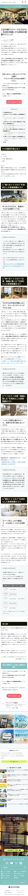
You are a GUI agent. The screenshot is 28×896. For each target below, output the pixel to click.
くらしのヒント (3, 26)
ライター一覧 (17, 882)
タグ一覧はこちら (14, 761)
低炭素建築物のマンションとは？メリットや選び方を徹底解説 (17, 799)
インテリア (3, 37)
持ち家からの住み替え (19, 755)
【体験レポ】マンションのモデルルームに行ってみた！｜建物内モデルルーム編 (17, 795)
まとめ (4, 142)
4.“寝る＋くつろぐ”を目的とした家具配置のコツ (14, 136)
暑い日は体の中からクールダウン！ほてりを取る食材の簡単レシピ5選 (17, 770)
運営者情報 (7, 890)
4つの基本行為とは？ (8, 112)
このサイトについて (8, 882)
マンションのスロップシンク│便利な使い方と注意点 (17, 804)
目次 (12, 109)
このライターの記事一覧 (11, 708)
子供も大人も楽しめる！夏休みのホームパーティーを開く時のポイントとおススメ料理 (17, 780)
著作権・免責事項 (7, 892)
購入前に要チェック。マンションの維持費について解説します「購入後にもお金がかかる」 (17, 790)
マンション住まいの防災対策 (16, 753)
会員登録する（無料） (13, 850)
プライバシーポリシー (20, 890)
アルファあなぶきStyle (10, 817)
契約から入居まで (5, 755)
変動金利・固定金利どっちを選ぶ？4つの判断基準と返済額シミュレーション (17, 775)
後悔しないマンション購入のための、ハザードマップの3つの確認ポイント (17, 785)
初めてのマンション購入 (6, 753)
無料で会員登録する (13, 102)
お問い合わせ (20, 892)
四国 (2, 758)
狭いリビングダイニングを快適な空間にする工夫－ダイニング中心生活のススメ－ (13, 265)
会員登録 (23, 882)
